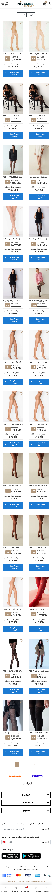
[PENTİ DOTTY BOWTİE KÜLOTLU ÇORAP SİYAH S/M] (13, 98)
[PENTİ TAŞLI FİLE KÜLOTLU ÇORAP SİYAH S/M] (13, 160)
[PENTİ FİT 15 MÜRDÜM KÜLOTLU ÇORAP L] (13, 345)
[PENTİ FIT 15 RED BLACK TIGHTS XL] (39, 530)
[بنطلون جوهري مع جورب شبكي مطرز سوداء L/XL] (13, 283)
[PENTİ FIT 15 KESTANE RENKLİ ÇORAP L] (13, 406)
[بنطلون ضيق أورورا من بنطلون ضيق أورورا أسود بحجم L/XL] (39, 283)
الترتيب (31, 15)
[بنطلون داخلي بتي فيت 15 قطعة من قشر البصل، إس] (13, 592)
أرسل (47, 829)
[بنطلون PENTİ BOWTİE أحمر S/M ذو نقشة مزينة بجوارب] (39, 592)
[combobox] (5, 842)
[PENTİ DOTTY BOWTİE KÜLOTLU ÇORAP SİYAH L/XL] (39, 98)
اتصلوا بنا (26, 810)
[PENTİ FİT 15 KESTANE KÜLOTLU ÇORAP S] (39, 345)
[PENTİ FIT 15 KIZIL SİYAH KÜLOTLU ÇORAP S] (13, 468)
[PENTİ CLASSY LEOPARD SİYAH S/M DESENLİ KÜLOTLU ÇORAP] (13, 654)
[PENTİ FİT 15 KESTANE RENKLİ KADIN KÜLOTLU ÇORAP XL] (39, 406)
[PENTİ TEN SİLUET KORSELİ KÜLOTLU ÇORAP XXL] (13, 36)
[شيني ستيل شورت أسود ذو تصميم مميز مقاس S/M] (13, 715)
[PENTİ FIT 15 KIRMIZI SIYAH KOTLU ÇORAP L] (13, 530)
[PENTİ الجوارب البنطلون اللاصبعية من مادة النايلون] (13, 221)
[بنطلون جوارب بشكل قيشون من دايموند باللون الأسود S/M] (39, 221)
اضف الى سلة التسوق (14, 73)
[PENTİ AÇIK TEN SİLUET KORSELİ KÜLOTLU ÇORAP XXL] (39, 36)
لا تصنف (22, 15)
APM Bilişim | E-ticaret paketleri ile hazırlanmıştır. (26, 882)
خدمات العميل (26, 802)
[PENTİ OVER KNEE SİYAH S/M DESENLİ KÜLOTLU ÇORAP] (39, 715)
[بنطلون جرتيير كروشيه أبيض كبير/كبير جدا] (39, 160)
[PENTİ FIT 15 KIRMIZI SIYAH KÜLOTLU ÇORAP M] (39, 468)
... (30, 764)
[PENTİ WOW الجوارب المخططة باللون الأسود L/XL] (39, 654)
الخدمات (26, 794)
